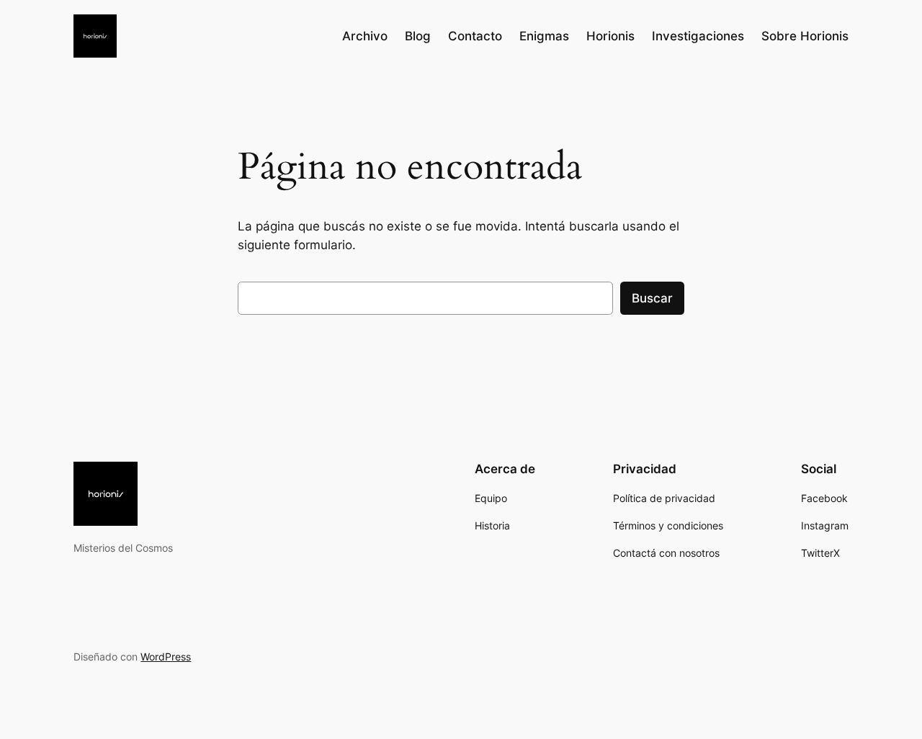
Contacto (475, 36)
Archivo (365, 36)
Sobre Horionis (805, 36)
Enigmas (544, 36)
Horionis (610, 36)
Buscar (652, 298)
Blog (418, 36)
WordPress (165, 656)
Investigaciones (698, 36)
